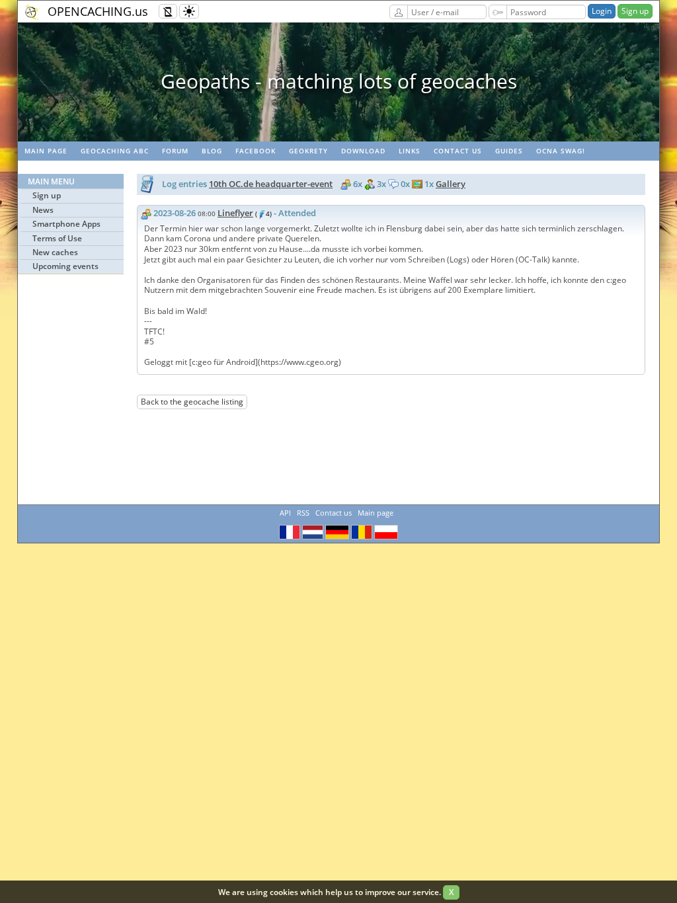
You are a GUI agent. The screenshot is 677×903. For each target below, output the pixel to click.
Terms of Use (57, 238)
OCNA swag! (560, 150)
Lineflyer (235, 213)
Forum (175, 150)
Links (409, 150)
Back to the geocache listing (192, 401)
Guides (509, 150)
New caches (55, 252)
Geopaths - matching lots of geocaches (339, 81)
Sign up (635, 11)
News (43, 210)
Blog (212, 150)
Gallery (450, 184)
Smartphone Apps (66, 223)
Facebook (255, 150)
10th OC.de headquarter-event (271, 184)
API (285, 513)
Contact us (458, 150)
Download (363, 150)
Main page (45, 150)
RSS (303, 513)
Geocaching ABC (115, 150)
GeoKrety (308, 150)
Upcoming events (65, 266)
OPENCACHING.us (98, 11)
